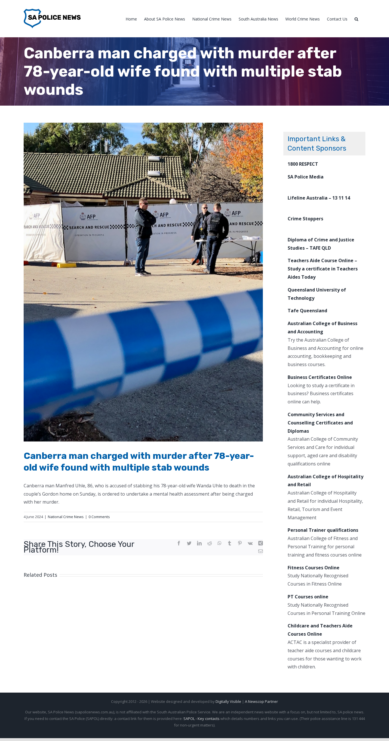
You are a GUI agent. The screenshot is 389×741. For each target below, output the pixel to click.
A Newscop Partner (261, 701)
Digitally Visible (228, 701)
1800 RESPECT (303, 164)
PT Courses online (308, 597)
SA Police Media (306, 177)
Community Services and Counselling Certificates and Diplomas (320, 422)
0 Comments (99, 516)
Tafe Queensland (307, 310)
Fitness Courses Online (313, 568)
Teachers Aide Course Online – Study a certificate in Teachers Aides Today (323, 268)
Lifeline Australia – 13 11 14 (319, 198)
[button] (356, 18)
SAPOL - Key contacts (201, 718)
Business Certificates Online (320, 377)
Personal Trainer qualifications (323, 530)
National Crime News (66, 516)
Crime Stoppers (305, 218)
